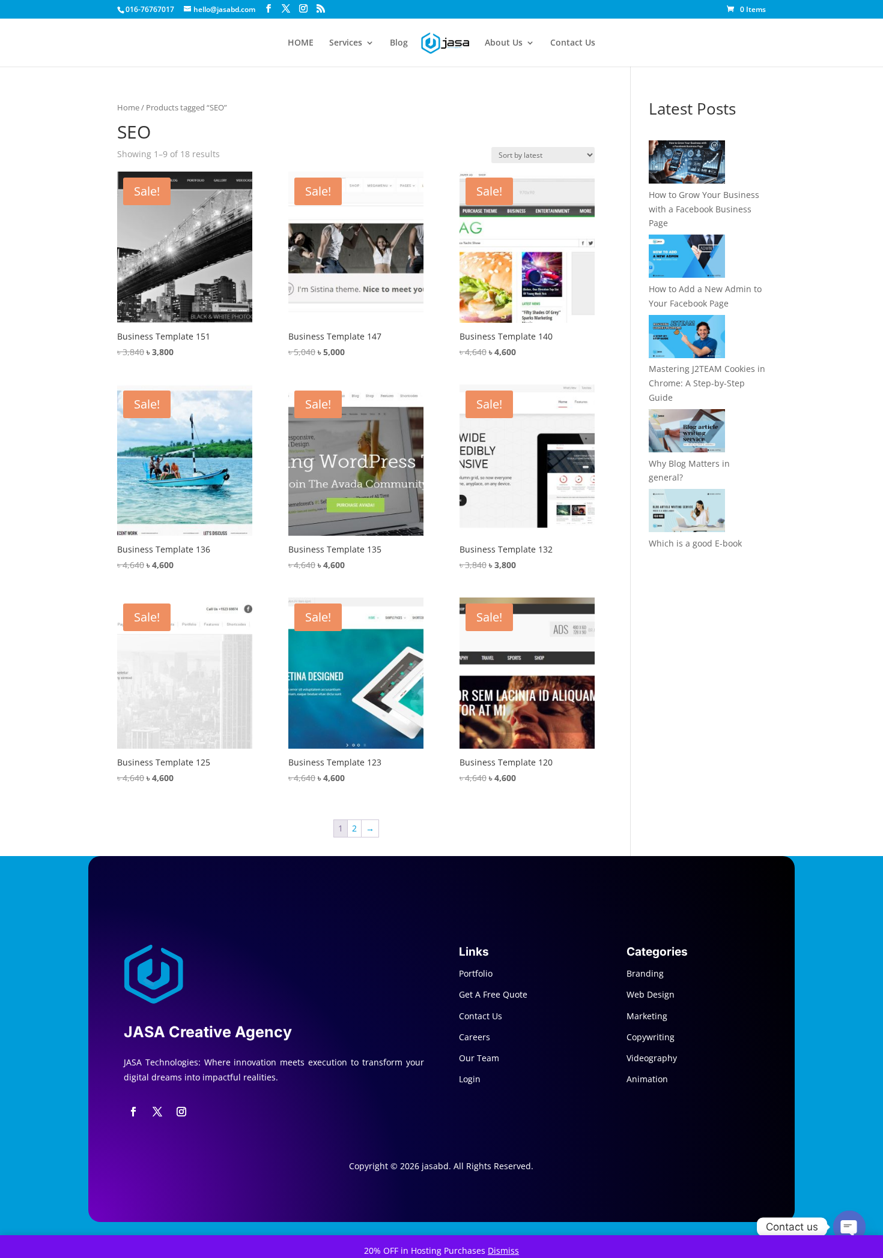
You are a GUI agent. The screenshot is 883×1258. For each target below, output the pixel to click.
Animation (647, 1079)
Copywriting (651, 1037)
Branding (645, 973)
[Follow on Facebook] (133, 1111)
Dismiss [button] (503, 1250)
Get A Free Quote (493, 994)
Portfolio (476, 973)
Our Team (479, 1058)
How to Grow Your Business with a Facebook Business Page (704, 209)
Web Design (651, 994)
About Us (504, 43)
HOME (301, 43)
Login (470, 1079)
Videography (652, 1058)
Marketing (647, 1016)
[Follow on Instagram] (181, 1111)
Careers (474, 1037)
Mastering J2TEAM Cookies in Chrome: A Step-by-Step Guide (707, 383)
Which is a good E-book (695, 543)
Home (128, 107)
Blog (399, 43)
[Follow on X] (157, 1111)
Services (345, 43)
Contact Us (572, 43)
